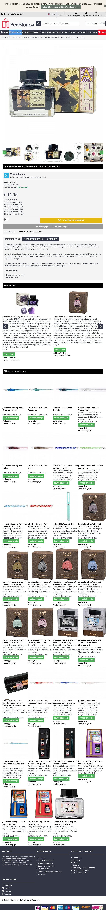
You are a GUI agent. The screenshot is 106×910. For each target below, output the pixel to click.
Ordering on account (46, 866)
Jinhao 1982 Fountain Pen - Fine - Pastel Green (64, 525)
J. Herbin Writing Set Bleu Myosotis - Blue (14, 823)
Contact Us (77, 857)
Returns (76, 865)
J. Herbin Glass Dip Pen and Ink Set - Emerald (64, 762)
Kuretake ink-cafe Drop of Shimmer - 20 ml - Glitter (89, 525)
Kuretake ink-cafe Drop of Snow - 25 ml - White (64, 823)
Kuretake (12, 182)
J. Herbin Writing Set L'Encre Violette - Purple (90, 762)
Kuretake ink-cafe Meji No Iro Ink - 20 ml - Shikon (21, 316)
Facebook (8, 885)
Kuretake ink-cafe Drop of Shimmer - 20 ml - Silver (39, 583)
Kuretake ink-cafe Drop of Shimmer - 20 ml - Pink (72, 316)
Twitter (7, 888)
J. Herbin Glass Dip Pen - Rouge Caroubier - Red (38, 525)
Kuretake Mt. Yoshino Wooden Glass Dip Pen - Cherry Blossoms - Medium (14, 703)
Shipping (52, 239)
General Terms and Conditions (50, 871)
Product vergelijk (62, 226)
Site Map (41, 874)
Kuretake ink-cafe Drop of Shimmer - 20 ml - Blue (89, 583)
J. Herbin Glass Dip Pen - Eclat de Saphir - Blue (65, 467)
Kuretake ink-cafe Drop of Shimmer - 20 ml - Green (14, 641)
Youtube (7, 894)
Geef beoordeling (36, 231)
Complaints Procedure (81, 870)
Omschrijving (12, 239)
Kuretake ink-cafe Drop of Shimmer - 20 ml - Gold (14, 583)
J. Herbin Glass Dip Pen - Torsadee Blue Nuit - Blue (64, 702)
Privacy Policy (43, 869)
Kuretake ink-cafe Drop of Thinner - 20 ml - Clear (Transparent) (89, 642)
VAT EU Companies (45, 863)
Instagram (8, 891)
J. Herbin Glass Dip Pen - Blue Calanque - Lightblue (15, 525)
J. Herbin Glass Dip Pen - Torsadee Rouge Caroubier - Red (40, 703)
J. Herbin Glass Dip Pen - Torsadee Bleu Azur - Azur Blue (14, 763)
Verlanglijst (43, 226)
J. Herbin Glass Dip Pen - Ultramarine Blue (13, 408)
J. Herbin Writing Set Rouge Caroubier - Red (40, 823)
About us (41, 857)
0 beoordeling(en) (21, 231)
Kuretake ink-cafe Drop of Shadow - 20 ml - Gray (64, 641)
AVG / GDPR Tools (80, 873)
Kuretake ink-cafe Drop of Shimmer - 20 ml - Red (64, 583)
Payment (76, 862)
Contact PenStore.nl (46, 860)
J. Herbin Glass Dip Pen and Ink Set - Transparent (39, 762)
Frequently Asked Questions (84, 868)
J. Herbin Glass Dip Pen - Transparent (88, 408)
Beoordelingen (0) (33, 239)
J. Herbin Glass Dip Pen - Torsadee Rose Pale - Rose (89, 702)
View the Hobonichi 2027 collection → (61, 7)
